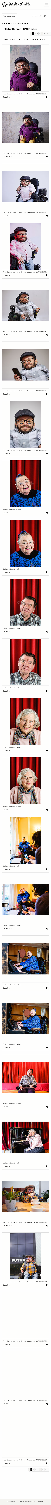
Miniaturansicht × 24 (11, 39)
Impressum (12, 1501)
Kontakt (42, 1501)
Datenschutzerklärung (28, 1501)
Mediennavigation (9, 16)
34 (44, 34)
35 (47, 34)
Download (6, 97)
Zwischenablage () (39, 16)
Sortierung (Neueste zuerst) (33, 39)
